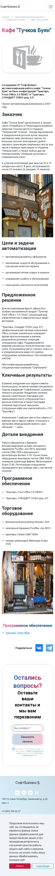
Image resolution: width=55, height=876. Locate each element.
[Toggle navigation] (50, 7)
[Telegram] (49, 648)
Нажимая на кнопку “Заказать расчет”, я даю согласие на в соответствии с (29, 752)
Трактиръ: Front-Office (18, 632)
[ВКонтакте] (39, 648)
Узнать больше (42, 866)
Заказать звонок (27, 739)
